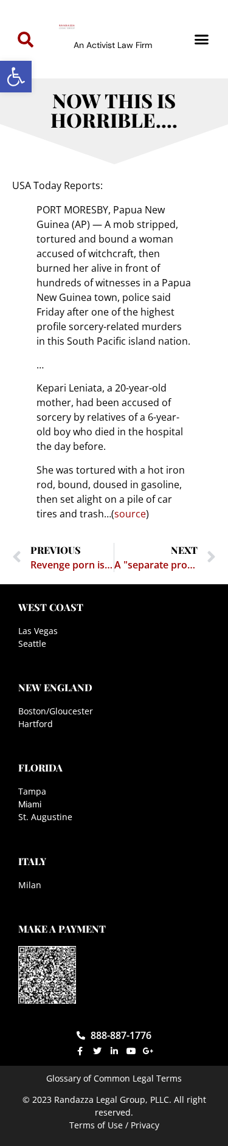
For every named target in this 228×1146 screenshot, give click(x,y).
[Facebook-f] (80, 1051)
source (130, 513)
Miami (29, 804)
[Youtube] (131, 1051)
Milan (29, 885)
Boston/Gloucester (55, 711)
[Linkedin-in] (114, 1051)
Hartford (35, 724)
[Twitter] (97, 1051)
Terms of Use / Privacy (114, 1125)
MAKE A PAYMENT (62, 928)
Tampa (32, 791)
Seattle (32, 643)
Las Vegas (38, 631)
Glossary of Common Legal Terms (114, 1078)
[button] (16, 76)
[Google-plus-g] (148, 1051)
